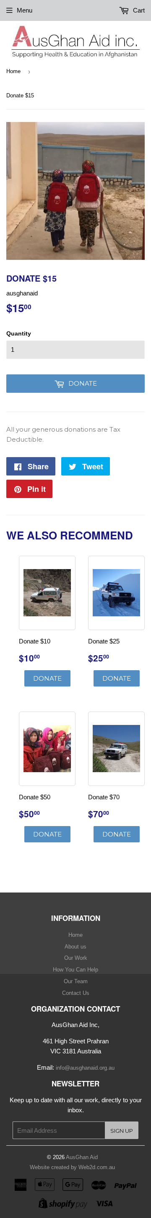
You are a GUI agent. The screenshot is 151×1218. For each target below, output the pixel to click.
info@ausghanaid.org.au (85, 1068)
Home (13, 71)
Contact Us (75, 993)
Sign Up (121, 1130)
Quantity (18, 333)
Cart (138, 10)
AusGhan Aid (82, 1157)
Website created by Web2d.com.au (72, 1167)
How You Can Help (75, 969)
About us (75, 946)
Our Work (75, 958)
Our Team (76, 981)
